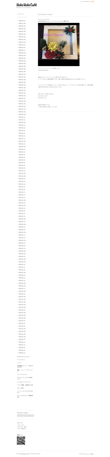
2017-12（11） (22, 299)
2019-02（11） (22, 261)
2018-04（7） (22, 288)
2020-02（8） (22, 229)
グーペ (87, 453)
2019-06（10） (22, 250)
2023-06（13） (22, 122)
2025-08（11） (22, 52)
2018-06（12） (22, 283)
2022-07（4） (22, 151)
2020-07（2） (22, 216)
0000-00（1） (22, 352)
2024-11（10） (22, 76)
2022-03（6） (22, 162)
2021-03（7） (22, 194)
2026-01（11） (22, 39)
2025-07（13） (22, 55)
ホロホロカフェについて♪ (23, 356)
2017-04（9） (22, 320)
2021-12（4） (22, 170)
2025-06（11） (22, 58)
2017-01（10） (22, 328)
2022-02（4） (22, 165)
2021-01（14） (22, 200)
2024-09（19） (22, 82)
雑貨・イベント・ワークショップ (25, 370)
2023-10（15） (22, 111)
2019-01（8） (22, 264)
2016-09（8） (22, 339)
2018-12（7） (22, 267)
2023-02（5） (22, 133)
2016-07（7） (22, 344)
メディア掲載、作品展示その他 (25, 385)
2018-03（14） (22, 291)
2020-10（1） (22, 208)
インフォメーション (22, 17)
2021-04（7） (22, 192)
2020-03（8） (22, 226)
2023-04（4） (22, 127)
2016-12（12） (22, 331)
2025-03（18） (22, 66)
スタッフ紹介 (20, 388)
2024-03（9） (22, 98)
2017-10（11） (22, 304)
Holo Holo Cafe (24, 453)
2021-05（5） (22, 189)
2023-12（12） (22, 106)
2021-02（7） (22, 197)
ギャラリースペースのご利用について (25, 378)
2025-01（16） (22, 71)
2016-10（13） (22, 336)
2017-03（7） (22, 323)
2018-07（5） (22, 280)
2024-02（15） (22, 100)
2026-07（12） (22, 23)
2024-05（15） (22, 92)
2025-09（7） (22, 50)
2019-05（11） (22, 253)
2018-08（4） (22, 277)
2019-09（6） (22, 242)
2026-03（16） (22, 33)
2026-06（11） (22, 25)
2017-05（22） (22, 317)
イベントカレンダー (22, 374)
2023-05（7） (22, 125)
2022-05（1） (22, 157)
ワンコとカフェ (21, 359)
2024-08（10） (22, 84)
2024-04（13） (22, 95)
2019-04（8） (22, 256)
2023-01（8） (22, 135)
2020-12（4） (22, 202)
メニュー (19, 362)
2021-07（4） (22, 183)
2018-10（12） (22, 272)
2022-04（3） (22, 159)
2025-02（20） (22, 68)
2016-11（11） (22, 333)
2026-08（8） (22, 20)
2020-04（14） (22, 224)
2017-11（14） (22, 301)
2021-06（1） (22, 186)
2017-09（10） (22, 307)
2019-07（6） (22, 248)
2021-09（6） (22, 178)
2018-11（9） (22, 269)
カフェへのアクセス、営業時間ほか (25, 396)
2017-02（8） (22, 325)
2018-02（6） (22, 293)
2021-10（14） (22, 175)
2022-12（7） (22, 138)
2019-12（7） (22, 234)
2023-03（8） (22, 130)
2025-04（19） (22, 63)
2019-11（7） (22, 237)
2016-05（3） (22, 350)
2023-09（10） (22, 114)
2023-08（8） (22, 117)
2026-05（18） (22, 28)
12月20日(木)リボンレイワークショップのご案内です (53, 21)
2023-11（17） (22, 108)
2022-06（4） (22, 154)
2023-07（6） (22, 119)
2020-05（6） (22, 221)
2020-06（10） (22, 218)
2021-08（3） (22, 181)
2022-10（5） (22, 143)
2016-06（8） (22, 347)
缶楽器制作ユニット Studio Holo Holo (25, 366)
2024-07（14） (22, 87)
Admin (92, 453)
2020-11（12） (22, 205)
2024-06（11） (22, 90)
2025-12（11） (22, 42)
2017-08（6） (22, 309)
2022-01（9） (22, 167)
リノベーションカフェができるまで (25, 391)
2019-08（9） (22, 245)
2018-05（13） (22, 285)
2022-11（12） (22, 141)
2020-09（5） (22, 210)
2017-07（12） (22, 312)
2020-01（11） (22, 232)
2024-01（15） (22, 103)
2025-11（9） (22, 44)
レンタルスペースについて (24, 382)
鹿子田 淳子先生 (60, 77)
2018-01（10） (22, 296)
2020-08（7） (22, 213)
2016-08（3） (22, 342)
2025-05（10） (22, 60)
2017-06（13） (22, 315)
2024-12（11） (22, 74)
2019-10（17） (22, 240)
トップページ (20, 14)
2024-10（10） (22, 79)
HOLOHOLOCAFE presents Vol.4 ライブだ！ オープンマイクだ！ (25, 415)
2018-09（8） (22, 275)
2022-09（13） (22, 146)
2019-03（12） (22, 258)
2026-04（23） (22, 31)
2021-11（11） (22, 173)
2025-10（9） (22, 47)
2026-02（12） (22, 36)
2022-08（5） (22, 149)
